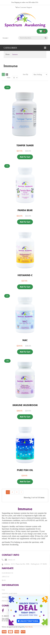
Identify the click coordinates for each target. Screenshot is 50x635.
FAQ (3, 590)
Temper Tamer (25, 145)
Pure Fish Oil (25, 470)
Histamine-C (25, 275)
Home (7, 54)
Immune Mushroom (25, 405)
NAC (25, 340)
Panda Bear (25, 210)
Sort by (25, 74)
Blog (4, 580)
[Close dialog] (45, 598)
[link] (28, 610)
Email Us (11, 560)
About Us (5, 577)
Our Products (7, 573)
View (8, 78)
